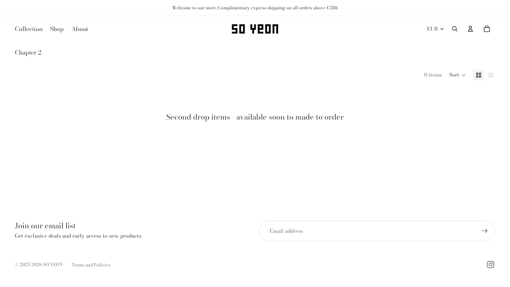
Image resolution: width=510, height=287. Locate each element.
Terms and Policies (91, 264)
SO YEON (53, 264)
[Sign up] (485, 231)
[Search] (455, 29)
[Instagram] (490, 264)
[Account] (470, 29)
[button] (457, 75)
